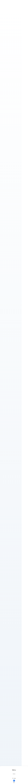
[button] (2, 0)
